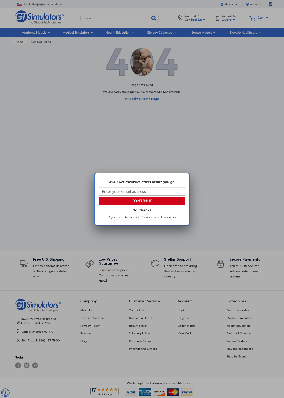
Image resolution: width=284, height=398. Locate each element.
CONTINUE (142, 200)
